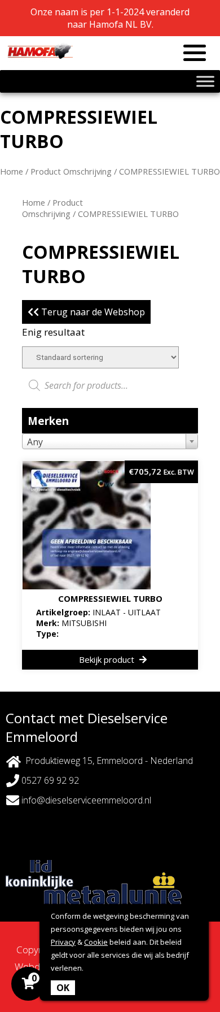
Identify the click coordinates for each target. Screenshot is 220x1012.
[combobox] (110, 441)
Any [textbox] (35, 442)
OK (62, 987)
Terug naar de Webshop (92, 312)
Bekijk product (108, 659)
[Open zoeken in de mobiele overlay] (110, 385)
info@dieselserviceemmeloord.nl (85, 800)
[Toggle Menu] (205, 81)
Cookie (96, 942)
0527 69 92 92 (49, 780)
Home (11, 171)
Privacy (63, 942)
